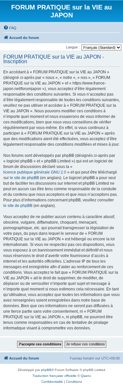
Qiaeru (86, 376)
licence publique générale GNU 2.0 (34, 172)
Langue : (73, 47)
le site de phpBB (24, 178)
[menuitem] (9, 28)
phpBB (46, 370)
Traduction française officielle (54, 376)
